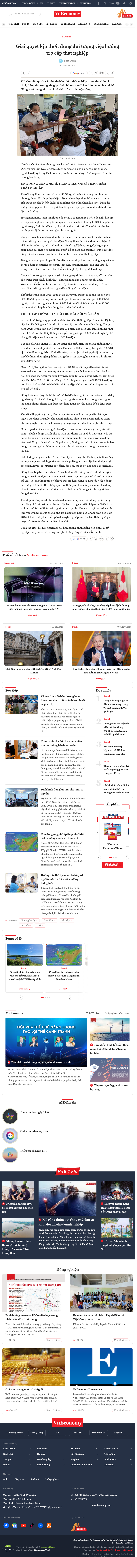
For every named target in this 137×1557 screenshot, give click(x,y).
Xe (41, 3)
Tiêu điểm (14, 24)
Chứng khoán (9, 3)
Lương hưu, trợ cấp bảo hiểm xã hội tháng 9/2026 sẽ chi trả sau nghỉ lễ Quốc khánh (117, 729)
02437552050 (81, 1499)
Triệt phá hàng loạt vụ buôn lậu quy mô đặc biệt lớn (17, 1207)
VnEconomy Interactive (87, 1389)
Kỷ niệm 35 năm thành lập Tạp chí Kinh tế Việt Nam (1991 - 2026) (98, 1317)
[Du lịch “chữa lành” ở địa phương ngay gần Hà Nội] (117, 1227)
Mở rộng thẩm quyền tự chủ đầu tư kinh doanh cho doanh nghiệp (66, 1222)
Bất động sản (119, 24)
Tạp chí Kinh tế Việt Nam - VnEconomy (114, 1549)
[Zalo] (111, 3)
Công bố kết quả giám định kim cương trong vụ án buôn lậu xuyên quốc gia (116, 706)
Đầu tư (26, 24)
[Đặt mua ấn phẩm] (125, 13)
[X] (105, 3)
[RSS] (49, 1525)
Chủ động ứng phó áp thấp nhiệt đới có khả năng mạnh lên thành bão (62, 836)
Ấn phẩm (113, 804)
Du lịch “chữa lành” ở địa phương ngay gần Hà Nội (116, 1244)
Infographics (111, 1013)
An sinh (106, 762)
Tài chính (38, 24)
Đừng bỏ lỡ (13, 938)
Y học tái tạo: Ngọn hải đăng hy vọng (109, 1087)
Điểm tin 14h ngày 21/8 (34, 1112)
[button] (42, 997)
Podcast (99, 1013)
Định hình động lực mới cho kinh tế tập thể (62, 791)
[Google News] (131, 3)
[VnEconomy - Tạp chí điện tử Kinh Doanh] (67, 1422)
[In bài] (23, 73)
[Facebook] (98, 3)
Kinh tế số (51, 24)
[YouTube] (118, 3)
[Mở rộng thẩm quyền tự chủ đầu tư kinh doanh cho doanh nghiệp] (67, 1198)
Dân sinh (24, 968)
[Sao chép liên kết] (107, 73)
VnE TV (51, 3)
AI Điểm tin (67, 1102)
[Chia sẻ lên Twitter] (96, 73)
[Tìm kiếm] (11, 14)
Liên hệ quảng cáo (101, 1505)
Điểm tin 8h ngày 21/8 (33, 1150)
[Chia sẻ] (112, 73)
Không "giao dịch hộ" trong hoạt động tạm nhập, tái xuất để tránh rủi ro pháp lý (63, 700)
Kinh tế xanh (68, 24)
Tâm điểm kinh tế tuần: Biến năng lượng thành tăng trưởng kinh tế (109, 1048)
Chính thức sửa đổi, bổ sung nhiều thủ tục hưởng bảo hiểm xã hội (61, 743)
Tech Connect (67, 3)
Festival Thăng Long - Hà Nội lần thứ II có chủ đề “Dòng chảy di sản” (116, 1207)
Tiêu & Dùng (28, 3)
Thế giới (75, 563)
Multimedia (14, 1012)
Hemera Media (48, 1546)
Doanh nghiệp (101, 24)
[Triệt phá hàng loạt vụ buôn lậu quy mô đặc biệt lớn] (18, 1190)
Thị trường (84, 24)
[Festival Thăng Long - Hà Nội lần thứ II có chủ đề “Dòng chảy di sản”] (117, 1190)
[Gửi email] (101, 73)
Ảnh (5, 1479)
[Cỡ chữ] (28, 73)
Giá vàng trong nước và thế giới (24, 1389)
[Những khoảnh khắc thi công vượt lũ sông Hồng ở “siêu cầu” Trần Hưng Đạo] (18, 1227)
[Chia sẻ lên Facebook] (91, 73)
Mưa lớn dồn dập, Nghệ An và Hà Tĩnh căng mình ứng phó (115, 750)
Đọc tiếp (11, 690)
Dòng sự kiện (67, 1269)
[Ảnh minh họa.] (67, 95)
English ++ (85, 3)
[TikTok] (124, 3)
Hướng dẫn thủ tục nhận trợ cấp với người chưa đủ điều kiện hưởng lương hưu (62, 879)
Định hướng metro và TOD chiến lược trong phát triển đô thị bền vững (31, 1317)
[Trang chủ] (3, 24)
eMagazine (124, 1013)
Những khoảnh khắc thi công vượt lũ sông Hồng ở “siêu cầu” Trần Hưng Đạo (16, 1246)
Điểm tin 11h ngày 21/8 (34, 1131)
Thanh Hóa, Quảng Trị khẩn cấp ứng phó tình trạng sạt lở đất (116, 770)
